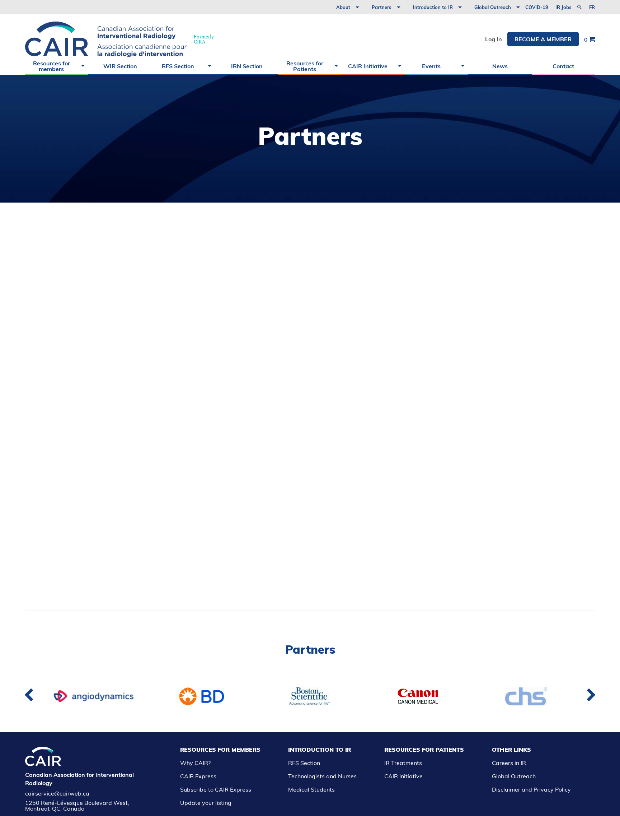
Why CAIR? (195, 762)
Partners (381, 7)
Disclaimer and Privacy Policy (531, 789)
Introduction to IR (433, 7)
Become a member (543, 39)
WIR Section (120, 66)
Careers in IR (509, 762)
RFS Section (178, 66)
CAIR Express (198, 776)
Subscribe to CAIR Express (215, 789)
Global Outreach (492, 7)
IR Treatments (403, 762)
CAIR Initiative (368, 66)
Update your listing (205, 802)
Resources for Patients (304, 66)
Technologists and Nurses (322, 776)
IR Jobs (563, 7)
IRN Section (247, 66)
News (500, 66)
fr (592, 7)
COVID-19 (536, 7)
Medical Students (311, 789)
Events (431, 66)
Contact (563, 66)
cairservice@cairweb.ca (57, 793)
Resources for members (51, 66)
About (343, 7)
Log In (493, 39)
